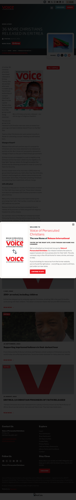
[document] (38, 250)
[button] (73, 224)
